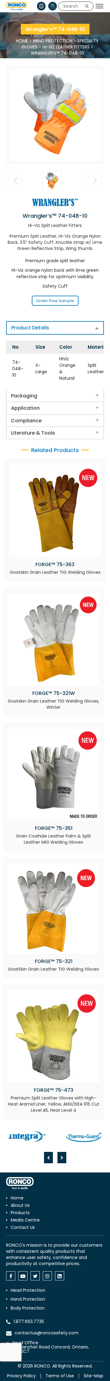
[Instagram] (47, 1275)
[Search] (87, 6)
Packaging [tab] (24, 395)
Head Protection (28, 1290)
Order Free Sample (55, 301)
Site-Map (93, 1376)
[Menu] (99, 6)
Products (20, 1212)
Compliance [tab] (26, 420)
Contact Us (23, 1227)
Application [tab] (25, 408)
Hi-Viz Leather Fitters (66, 47)
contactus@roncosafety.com (47, 1333)
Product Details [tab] (30, 327)
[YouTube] (23, 1275)
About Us (20, 1205)
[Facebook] (10, 1275)
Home (22, 41)
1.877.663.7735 (28, 1321)
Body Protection (28, 1308)
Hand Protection (52, 41)
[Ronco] (20, 1183)
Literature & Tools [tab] (33, 432)
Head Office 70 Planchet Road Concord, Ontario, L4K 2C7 (50, 1347)
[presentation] (48, 1157)
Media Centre (25, 1220)
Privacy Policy (21, 1376)
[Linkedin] (59, 1275)
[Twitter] (35, 1275)
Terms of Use (60, 1376)
